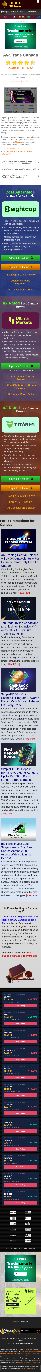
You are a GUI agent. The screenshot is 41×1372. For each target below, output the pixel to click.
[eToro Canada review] (28, 1230)
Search (36, 1338)
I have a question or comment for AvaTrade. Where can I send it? (20, 176)
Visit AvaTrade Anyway (10, 149)
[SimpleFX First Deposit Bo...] (18, 765)
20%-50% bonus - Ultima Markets (20, 371)
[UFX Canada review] (28, 1225)
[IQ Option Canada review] (13, 1236)
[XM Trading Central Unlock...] (18, 551)
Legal (31, 1338)
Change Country (8, 154)
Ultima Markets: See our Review (21, 378)
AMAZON (27, 17)
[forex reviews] (10, 1333)
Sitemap (20, 1340)
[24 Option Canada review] (13, 1242)
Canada (5, 11)
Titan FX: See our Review (21, 495)
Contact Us (12, 1338)
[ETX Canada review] (28, 1236)
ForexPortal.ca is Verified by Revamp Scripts (28, 1362)
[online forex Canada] (11, 7)
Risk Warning (25, 1338)
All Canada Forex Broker (21, 289)
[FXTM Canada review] (28, 1242)
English (21, 11)
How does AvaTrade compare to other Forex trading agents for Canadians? (20, 162)
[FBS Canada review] (13, 1219)
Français (24, 1321)
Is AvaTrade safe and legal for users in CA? (20, 169)
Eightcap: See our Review (21, 274)
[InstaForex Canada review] (28, 1219)
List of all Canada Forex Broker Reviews (17, 151)
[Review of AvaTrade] (20, 64)
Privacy (18, 1338)
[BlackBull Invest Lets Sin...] (18, 840)
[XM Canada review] (28, 1213)
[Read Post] (24, 593)
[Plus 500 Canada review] (13, 1213)
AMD (1, 17)
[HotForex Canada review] (13, 1230)
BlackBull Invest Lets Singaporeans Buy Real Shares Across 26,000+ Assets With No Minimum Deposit (17, 851)
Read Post (32, 1368)
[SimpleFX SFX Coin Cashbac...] (18, 691)
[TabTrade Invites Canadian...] (18, 619)
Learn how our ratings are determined (20, 81)
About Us (5, 1338)
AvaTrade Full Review (20, 67)
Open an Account (19, 257)
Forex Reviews (32, 11)
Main (13, 11)
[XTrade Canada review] (13, 1225)
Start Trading (20, 1005)
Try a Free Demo (19, 267)
